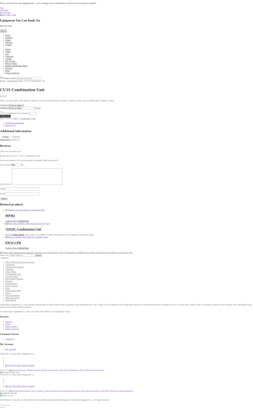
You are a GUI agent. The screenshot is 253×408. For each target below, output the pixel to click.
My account (10, 61)
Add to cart (5, 116)
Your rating (5, 165)
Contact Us (10, 339)
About (8, 40)
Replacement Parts (13, 291)
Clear (38, 108)
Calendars (9, 269)
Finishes (4, 108)
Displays (9, 281)
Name (2, 189)
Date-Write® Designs (14, 279)
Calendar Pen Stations (14, 267)
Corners (4, 105)
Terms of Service (12, 73)
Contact (8, 45)
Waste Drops (10, 300)
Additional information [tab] (14, 123)
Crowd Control (11, 276)
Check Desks (10, 272)
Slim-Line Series (12, 298)
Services (8, 42)
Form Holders (11, 283)
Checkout (4, 10)
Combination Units (15, 81)
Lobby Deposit (11, 286)
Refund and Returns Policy (16, 66)
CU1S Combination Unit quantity (14, 113)
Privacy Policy (11, 63)
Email (2, 194)
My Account (5, 12)
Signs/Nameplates (12, 295)
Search (38, 255)
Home (7, 35)
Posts (7, 288)
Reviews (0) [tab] (10, 125)
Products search (10, 78)
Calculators (10, 265)
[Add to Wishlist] (1, 111)
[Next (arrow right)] (4, 407)
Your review (6, 184)
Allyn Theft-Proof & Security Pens (19, 262)
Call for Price (23, 221)
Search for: (4, 255)
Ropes (8, 293)
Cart (2, 8)
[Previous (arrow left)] (1, 407)
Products (9, 38)
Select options (18, 235)
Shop (7, 71)
